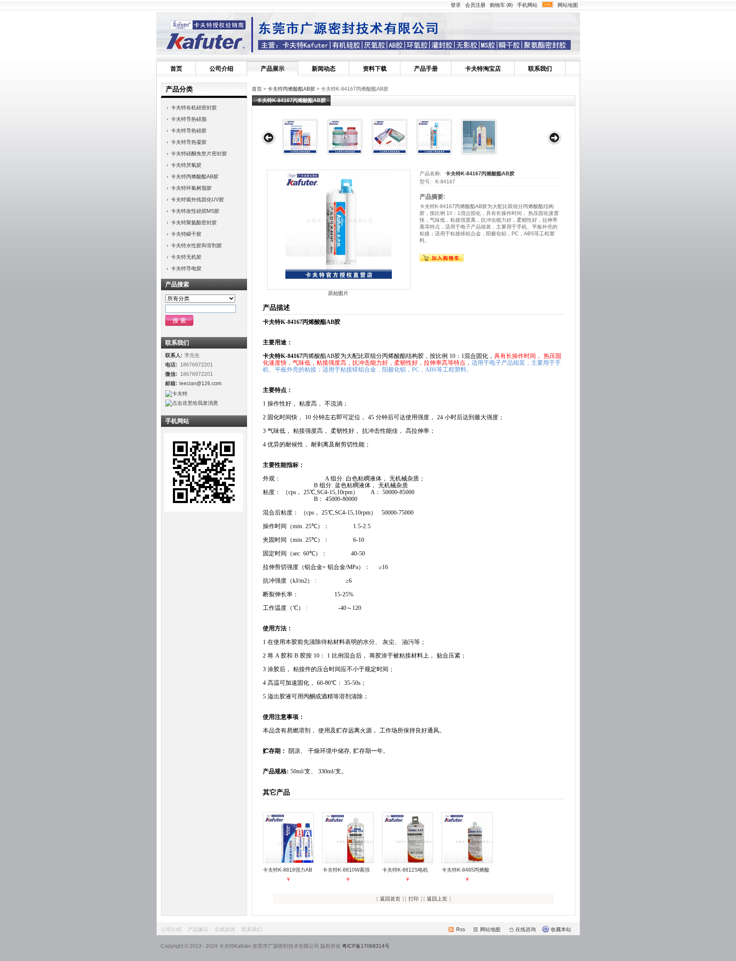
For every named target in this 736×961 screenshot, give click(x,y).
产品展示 (273, 68)
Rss (460, 929)
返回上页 (437, 899)
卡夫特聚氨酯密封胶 (194, 223)
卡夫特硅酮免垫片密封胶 (199, 154)
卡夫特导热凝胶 (189, 142)
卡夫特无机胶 (186, 257)
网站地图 (568, 5)
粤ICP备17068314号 (366, 946)
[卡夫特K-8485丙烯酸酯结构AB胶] (474, 845)
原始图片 (338, 293)
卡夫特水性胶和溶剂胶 (196, 246)
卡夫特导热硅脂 (189, 119)
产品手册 (426, 68)
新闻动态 (324, 68)
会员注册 (475, 5)
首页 (176, 68)
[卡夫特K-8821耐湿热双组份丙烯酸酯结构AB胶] (479, 137)
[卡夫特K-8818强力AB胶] (300, 137)
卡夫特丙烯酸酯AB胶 (291, 89)
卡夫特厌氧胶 (186, 165)
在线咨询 (225, 929)
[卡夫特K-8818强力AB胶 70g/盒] (295, 845)
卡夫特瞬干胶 (186, 234)
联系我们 (540, 68)
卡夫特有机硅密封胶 (194, 108)
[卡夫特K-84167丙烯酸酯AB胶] (434, 137)
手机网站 (527, 5)
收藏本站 (561, 929)
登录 (456, 5)
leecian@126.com (200, 383)
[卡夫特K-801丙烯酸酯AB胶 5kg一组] (345, 137)
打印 (413, 899)
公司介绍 (221, 68)
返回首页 (390, 899)
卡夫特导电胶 (186, 269)
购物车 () (501, 5)
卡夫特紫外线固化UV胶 (197, 200)
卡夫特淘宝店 (483, 68)
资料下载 (375, 68)
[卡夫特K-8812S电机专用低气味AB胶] (415, 845)
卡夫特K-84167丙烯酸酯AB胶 (480, 174)
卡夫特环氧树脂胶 (191, 188)
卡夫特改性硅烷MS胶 (195, 211)
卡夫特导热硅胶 (189, 131)
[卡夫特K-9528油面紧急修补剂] (389, 137)
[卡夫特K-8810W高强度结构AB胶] (355, 845)
